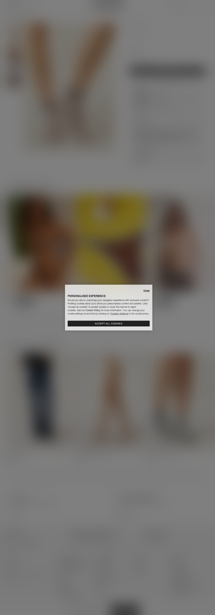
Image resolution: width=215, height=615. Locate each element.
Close (146, 290)
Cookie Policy (92, 310)
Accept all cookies (108, 323)
